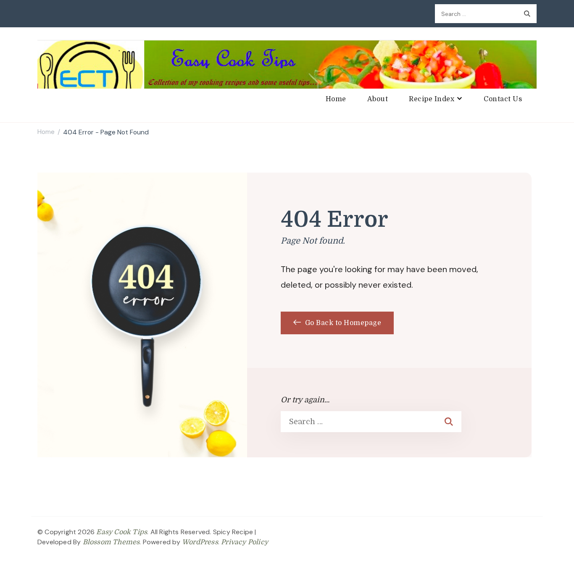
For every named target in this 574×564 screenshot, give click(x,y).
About (377, 99)
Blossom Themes (111, 542)
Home (336, 99)
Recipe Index (431, 99)
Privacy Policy (244, 542)
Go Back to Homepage (342, 323)
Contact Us (503, 99)
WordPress (200, 542)
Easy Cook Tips (121, 532)
